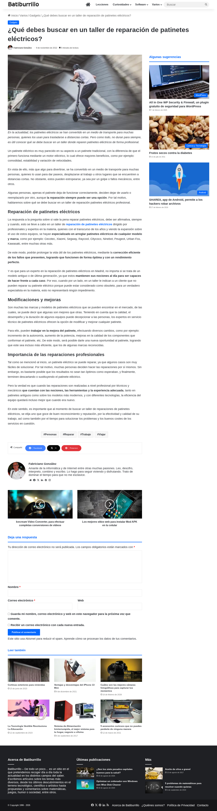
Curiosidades (121, 4)
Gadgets (34, 15)
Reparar (69, 434)
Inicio (14, 15)
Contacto (202, 805)
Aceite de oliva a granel (177, 769)
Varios (156, 4)
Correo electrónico (21, 600)
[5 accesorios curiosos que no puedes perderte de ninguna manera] (121, 711)
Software (140, 4)
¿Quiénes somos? (153, 805)
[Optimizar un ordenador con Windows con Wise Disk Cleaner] (85, 784)
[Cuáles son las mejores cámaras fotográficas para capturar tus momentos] (121, 670)
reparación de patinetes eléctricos (89, 224)
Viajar (102, 434)
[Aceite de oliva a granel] (154, 773)
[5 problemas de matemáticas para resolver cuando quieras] (154, 787)
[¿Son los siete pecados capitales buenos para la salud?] (85, 772)
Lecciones (102, 4)
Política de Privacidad (181, 805)
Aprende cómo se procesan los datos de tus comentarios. (100, 638)
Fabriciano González (23, 48)
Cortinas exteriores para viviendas (26, 685)
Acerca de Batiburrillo (125, 805)
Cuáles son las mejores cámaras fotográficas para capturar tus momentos (118, 688)
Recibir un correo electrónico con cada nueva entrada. (48, 625)
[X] (38, 480)
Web (81, 600)
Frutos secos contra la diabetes (170, 153)
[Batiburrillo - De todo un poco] (24, 4)
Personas (51, 434)
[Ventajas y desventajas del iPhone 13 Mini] (75, 670)
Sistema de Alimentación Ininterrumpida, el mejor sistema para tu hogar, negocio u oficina (74, 729)
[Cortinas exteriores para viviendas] (28, 670)
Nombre (14, 587)
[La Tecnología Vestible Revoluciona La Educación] (28, 711)
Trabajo (86, 434)
